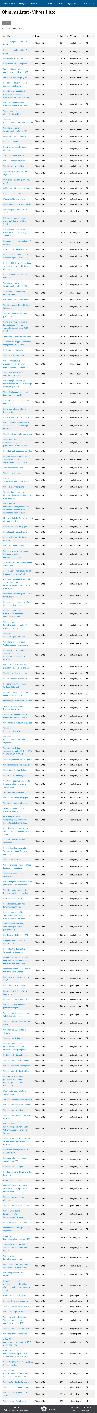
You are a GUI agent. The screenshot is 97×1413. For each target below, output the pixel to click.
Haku (61, 3)
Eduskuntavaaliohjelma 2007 (15, 935)
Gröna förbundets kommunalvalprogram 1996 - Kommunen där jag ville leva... (16, 1353)
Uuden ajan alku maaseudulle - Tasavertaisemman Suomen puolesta (16, 851)
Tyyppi (73, 36)
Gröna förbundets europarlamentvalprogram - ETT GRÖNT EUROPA (17, 1342)
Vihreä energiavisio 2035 (13, 355)
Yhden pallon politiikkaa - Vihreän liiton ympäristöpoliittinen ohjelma (17, 1141)
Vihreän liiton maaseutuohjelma (16, 1328)
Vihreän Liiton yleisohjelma (14, 1401)
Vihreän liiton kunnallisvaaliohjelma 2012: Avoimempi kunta (15, 625)
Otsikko (6, 36)
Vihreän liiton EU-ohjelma (14, 1110)
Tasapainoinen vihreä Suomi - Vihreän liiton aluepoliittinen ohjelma (15, 1247)
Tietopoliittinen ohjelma (13, 155)
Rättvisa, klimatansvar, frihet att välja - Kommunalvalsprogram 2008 (17, 831)
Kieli (88, 36)
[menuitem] (51, 3)
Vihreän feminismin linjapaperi (15, 797)
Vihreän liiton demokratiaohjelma (17, 1104)
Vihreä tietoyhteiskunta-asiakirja (17, 1382)
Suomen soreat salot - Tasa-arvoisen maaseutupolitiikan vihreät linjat (15, 1188)
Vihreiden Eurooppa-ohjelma (15, 803)
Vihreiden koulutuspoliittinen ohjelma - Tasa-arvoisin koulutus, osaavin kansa (17, 495)
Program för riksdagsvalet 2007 (16, 999)
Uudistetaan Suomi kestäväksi (16, 417)
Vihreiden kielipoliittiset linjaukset (17, 722)
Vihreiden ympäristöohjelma (15, 673)
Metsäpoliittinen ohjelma (14, 199)
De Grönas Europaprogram (14, 136)
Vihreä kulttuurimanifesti (13, 545)
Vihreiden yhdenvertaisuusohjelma (17, 759)
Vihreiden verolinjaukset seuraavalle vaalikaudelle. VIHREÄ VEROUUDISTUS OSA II (17, 751)
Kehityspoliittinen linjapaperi (15, 526)
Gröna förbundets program (14, 1295)
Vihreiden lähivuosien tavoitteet (16, 1333)
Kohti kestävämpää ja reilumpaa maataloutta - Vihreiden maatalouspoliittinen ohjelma (17, 94)
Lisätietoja (87, 3)
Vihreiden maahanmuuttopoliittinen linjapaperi (14, 739)
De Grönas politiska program (15, 77)
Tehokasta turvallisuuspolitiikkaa (17, 336)
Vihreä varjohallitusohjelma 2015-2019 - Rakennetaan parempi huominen (17, 425)
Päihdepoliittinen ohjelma (14, 1166)
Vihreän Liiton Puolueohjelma (15, 1387)
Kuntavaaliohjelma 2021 (14, 141)
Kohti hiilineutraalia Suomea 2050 (17, 451)
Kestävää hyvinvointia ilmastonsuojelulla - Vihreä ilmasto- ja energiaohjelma (14, 1046)
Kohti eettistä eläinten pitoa (15, 1301)
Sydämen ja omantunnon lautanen (17, 700)
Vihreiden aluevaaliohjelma (14, 166)
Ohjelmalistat (73, 3)
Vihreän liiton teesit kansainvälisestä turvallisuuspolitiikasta (13, 1213)
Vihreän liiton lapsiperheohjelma (16, 1060)
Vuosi (62, 36)
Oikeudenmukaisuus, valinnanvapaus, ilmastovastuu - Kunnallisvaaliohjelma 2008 (17, 819)
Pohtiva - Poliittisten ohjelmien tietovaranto (22, 3)
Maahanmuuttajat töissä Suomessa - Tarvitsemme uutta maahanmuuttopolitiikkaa (16, 915)
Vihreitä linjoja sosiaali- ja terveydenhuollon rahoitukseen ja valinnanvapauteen (17, 383)
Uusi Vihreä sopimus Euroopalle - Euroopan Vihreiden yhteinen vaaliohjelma (17, 783)
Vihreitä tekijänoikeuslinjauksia (16, 770)
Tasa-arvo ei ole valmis (13, 467)
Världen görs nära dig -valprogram (17, 1099)
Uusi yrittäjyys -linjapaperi (14, 350)
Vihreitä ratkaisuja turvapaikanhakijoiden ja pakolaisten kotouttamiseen (15, 442)
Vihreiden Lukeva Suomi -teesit (16, 299)
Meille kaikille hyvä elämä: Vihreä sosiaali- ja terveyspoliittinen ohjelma (17, 266)
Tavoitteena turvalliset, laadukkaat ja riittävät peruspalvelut (13, 926)
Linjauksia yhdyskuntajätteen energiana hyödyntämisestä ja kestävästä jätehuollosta (15, 960)
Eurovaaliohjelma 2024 (13, 58)
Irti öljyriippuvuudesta (12, 898)
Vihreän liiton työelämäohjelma (16, 1065)
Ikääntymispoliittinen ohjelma (16, 188)
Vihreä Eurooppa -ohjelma (14, 160)
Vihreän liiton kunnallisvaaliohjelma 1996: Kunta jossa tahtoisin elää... (15, 1373)
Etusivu (51, 3)
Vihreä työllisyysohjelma (13, 486)
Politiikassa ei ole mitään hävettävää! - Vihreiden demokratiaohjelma (14, 613)
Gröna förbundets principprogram (17, 1180)
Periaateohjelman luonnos (14, 985)
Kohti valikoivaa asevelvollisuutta (17, 678)
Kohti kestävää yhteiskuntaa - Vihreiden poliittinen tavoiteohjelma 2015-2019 (15, 459)
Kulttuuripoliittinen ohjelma (15, 249)
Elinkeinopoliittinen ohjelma (15, 63)
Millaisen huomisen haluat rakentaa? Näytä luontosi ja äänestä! (15, 232)
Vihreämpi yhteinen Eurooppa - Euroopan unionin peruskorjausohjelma (16, 554)
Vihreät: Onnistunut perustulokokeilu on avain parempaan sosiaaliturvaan (14, 363)
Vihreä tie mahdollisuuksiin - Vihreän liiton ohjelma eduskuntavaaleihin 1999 (15, 1320)
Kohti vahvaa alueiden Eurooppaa (17, 1222)
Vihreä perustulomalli (12, 473)
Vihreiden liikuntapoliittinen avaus (17, 434)
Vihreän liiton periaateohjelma (16, 1205)
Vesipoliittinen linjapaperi (13, 792)
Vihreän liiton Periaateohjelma (16, 1306)
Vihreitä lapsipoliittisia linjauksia (16, 764)
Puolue (38, 36)
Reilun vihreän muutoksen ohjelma (17, 204)
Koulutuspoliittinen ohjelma (15, 532)
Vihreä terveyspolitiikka (13, 1311)
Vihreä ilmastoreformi (12, 859)
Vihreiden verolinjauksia (13, 1038)
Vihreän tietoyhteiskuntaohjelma (17, 1071)
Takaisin (6, 23)
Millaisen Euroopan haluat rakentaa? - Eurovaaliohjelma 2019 (15, 221)
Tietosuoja (85, 1411)
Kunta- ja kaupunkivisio (13, 193)
